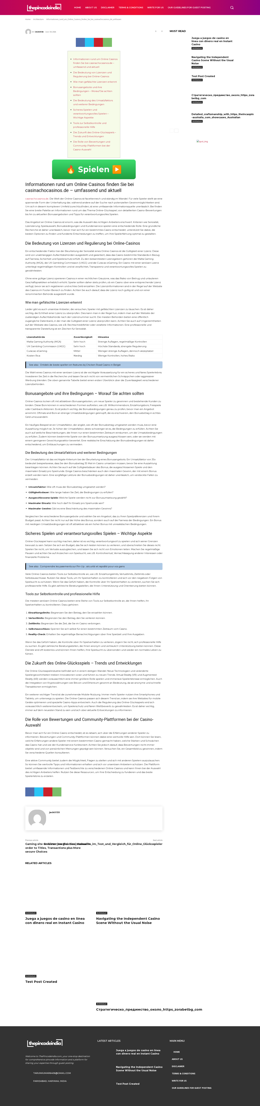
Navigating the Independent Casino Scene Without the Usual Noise (128, 921)
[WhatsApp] (107, 42)
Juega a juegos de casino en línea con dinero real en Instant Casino (55, 921)
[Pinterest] (98, 42)
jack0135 (39, 32)
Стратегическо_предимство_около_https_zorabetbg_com (149, 1009)
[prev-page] (171, 131)
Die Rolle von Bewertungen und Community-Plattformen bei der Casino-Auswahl (91, 145)
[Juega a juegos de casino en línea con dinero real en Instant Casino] (58, 891)
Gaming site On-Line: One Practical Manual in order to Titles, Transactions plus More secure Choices (57, 847)
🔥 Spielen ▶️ (94, 169)
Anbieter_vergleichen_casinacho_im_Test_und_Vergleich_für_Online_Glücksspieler (103, 844)
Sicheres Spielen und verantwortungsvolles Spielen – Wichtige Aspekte (91, 113)
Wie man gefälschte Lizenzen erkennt (95, 81)
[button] (232, 7)
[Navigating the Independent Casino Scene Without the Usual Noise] (129, 891)
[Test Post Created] (58, 954)
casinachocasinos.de (36, 198)
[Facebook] (80, 42)
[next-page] (176, 131)
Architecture (31, 913)
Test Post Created (41, 982)
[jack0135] (28, 32)
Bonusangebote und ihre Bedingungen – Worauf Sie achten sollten (92, 91)
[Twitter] (89, 42)
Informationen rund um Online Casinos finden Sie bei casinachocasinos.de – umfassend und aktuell (95, 63)
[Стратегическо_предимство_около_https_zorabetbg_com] (149, 968)
